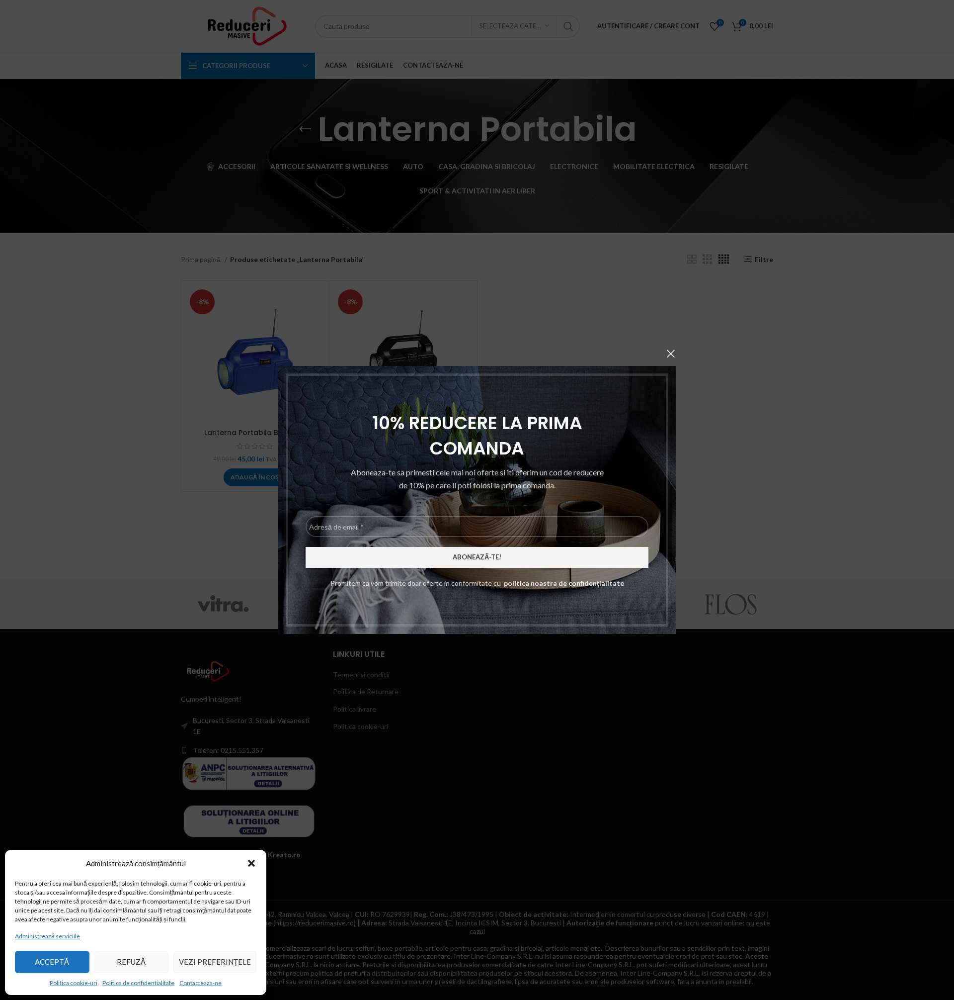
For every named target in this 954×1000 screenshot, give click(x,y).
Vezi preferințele (215, 961)
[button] (251, 863)
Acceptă (52, 961)
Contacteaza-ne (200, 983)
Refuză (131, 961)
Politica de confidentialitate (138, 983)
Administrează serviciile (47, 936)
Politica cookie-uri (73, 983)
